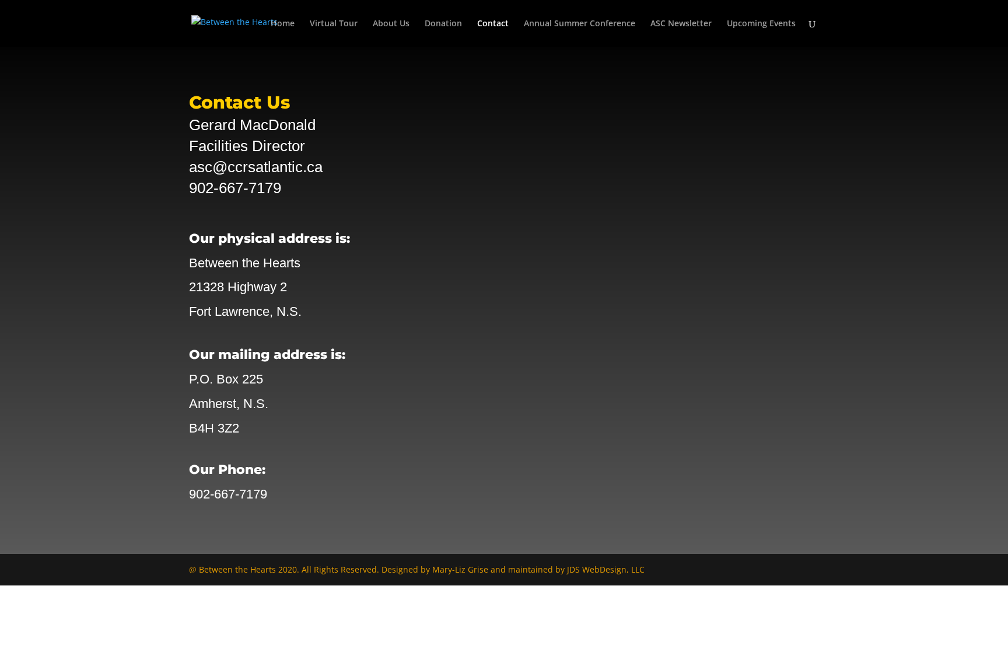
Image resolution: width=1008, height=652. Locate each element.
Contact (493, 24)
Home (283, 24)
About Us (391, 24)
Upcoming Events (761, 24)
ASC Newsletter (681, 24)
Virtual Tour (334, 24)
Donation (443, 24)
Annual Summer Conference (579, 24)
